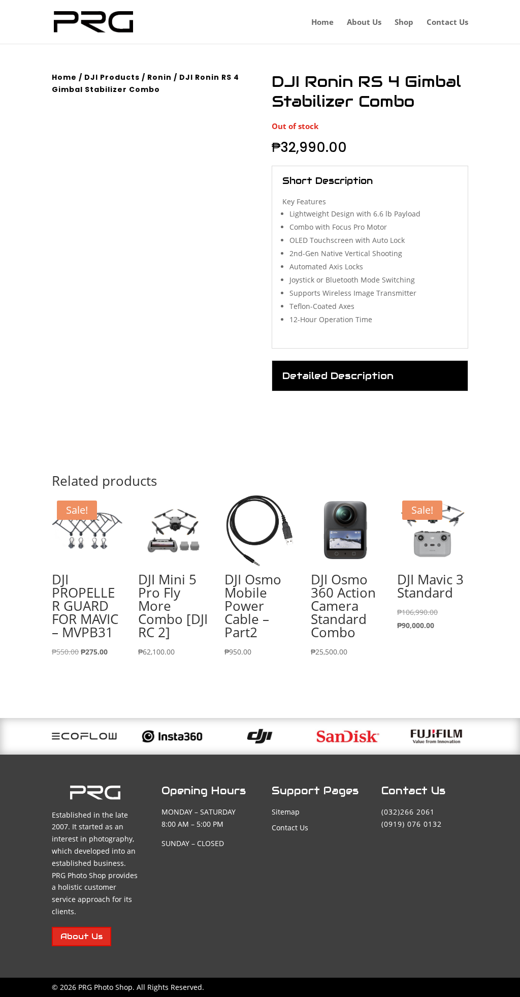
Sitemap (286, 812)
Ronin (159, 77)
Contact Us (447, 22)
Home (322, 22)
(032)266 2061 (408, 812)
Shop (404, 22)
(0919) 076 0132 (411, 824)
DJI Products (112, 77)
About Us (364, 22)
